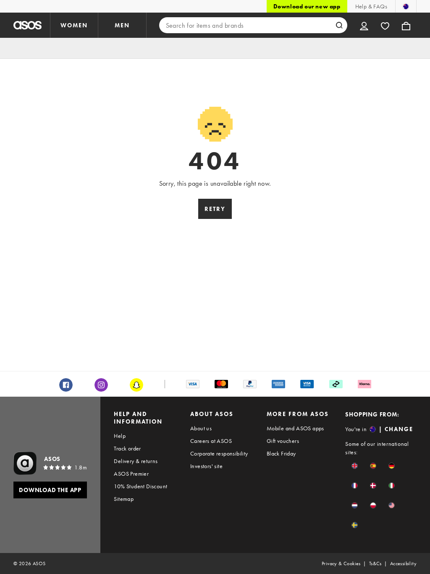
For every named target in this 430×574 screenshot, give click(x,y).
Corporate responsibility (219, 453)
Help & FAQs (371, 6)
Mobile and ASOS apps (295, 428)
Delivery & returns (135, 461)
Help (120, 436)
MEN (122, 25)
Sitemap (124, 499)
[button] (354, 466)
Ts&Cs (375, 563)
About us (201, 428)
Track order (127, 448)
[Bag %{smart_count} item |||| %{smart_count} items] (406, 25)
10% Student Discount (140, 486)
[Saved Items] (385, 25)
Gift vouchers (283, 441)
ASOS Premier (131, 473)
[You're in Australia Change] (406, 6)
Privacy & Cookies (341, 563)
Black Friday (281, 453)
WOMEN (74, 25)
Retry (215, 209)
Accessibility (403, 563)
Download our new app (307, 6)
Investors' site (206, 466)
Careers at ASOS (211, 441)
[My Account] (364, 25)
